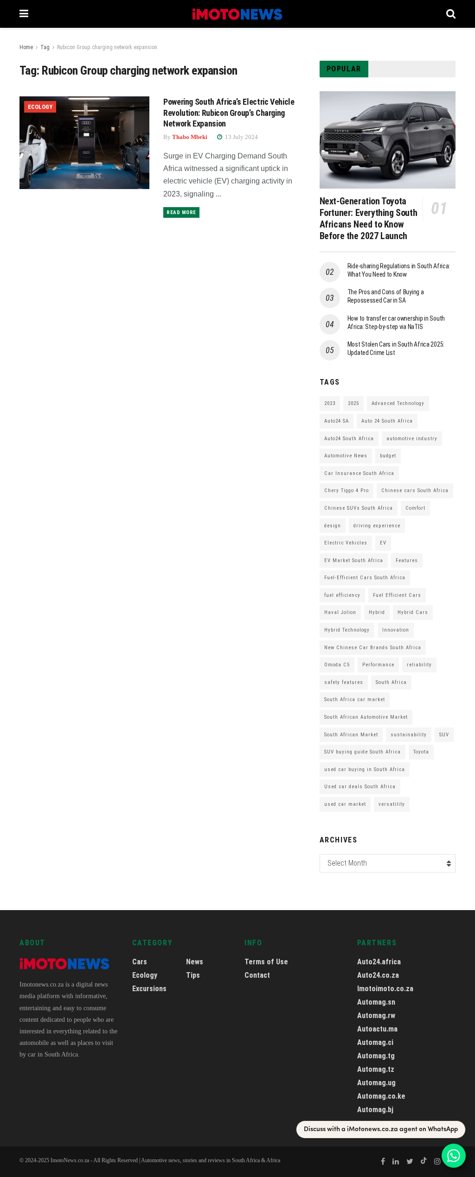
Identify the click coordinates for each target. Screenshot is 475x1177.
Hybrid (377, 612)
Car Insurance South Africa (359, 473)
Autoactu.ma (377, 1029)
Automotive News (345, 456)
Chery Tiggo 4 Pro (346, 490)
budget (388, 456)
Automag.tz (375, 1069)
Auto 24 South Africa (387, 421)
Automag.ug (376, 1082)
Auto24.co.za (378, 975)
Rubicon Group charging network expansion (107, 47)
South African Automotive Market (366, 717)
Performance (378, 665)
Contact (257, 975)
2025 (353, 403)
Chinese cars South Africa (415, 490)
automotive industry (411, 439)
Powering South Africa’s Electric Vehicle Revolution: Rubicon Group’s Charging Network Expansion (229, 112)
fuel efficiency (342, 595)
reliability (419, 665)
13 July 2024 (241, 136)
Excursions (149, 988)
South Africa (391, 682)
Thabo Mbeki (189, 136)
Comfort (415, 508)
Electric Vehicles (345, 543)
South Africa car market (354, 699)
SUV (444, 735)
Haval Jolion (340, 612)
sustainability (409, 735)
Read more (181, 212)
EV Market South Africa (353, 560)
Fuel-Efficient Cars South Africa (364, 578)
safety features (343, 682)
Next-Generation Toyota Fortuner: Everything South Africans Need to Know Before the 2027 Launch (368, 218)
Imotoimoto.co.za (385, 988)
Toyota (421, 752)
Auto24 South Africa (349, 439)
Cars (139, 961)
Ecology (40, 106)
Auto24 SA (336, 421)
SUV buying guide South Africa (362, 752)
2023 (329, 403)
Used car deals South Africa (360, 787)
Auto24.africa (379, 961)
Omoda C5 (337, 665)
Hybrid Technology (347, 630)
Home (26, 47)
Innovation (395, 630)
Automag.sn (376, 1002)
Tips (193, 975)
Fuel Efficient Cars (397, 595)
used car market (345, 804)
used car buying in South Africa (364, 769)
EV (383, 543)
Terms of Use (266, 961)
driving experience (376, 526)
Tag (45, 47)
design (332, 526)
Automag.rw (376, 1015)
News (194, 961)
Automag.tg (376, 1055)
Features (407, 560)
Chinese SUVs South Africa (358, 508)
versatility (392, 804)
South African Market (351, 735)
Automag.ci (375, 1042)
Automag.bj (375, 1109)
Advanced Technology (398, 403)
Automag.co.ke (381, 1096)
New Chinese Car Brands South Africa (372, 648)
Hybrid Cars (413, 612)
